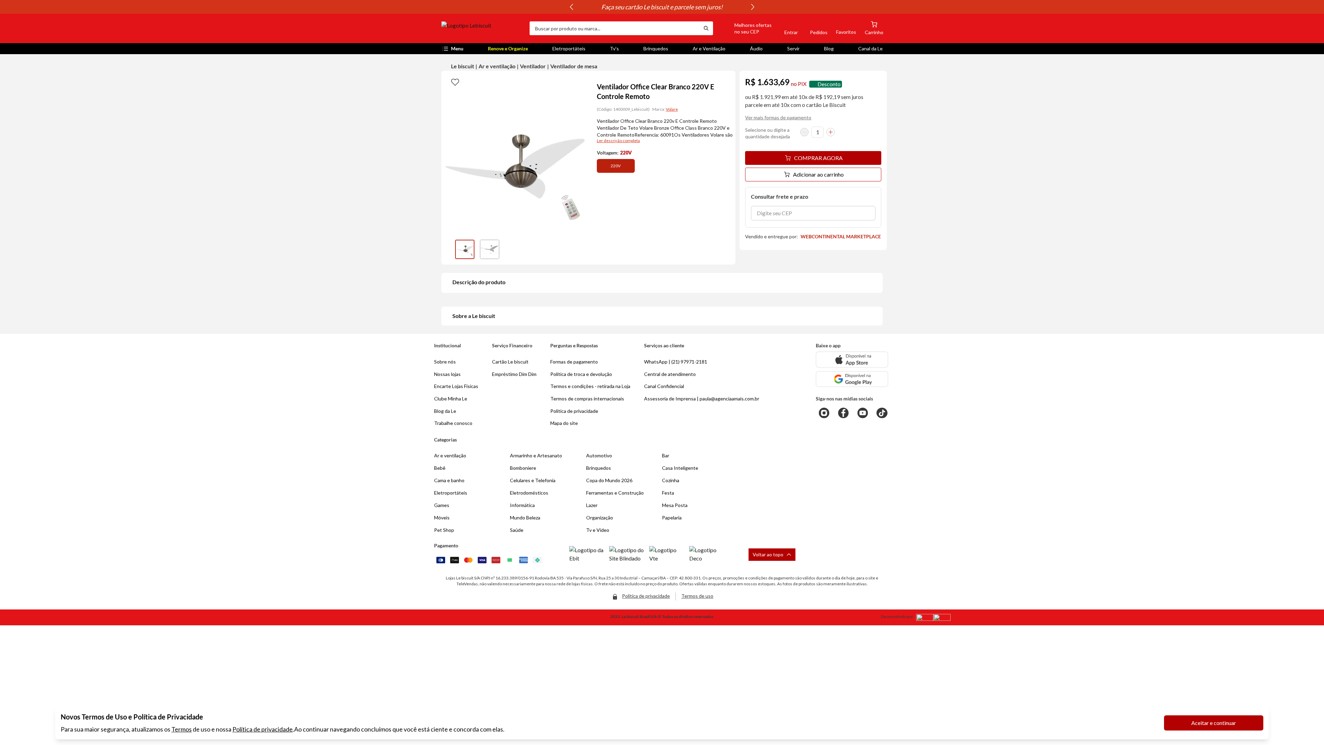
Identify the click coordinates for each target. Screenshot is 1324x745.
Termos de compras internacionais (587, 398)
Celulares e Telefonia (532, 480)
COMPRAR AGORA (818, 158)
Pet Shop (444, 530)
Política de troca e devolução (581, 374)
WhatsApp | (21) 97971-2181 (675, 362)
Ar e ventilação (497, 66)
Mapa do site (564, 423)
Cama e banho (449, 480)
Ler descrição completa (618, 140)
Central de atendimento (670, 374)
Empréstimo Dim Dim (514, 374)
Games (441, 505)
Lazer (592, 505)
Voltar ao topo (768, 554)
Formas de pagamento (574, 362)
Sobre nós (445, 362)
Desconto (829, 84)
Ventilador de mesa (573, 66)
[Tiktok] (882, 413)
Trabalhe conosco (453, 423)
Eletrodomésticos (529, 493)
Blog (829, 48)
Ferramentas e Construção (615, 493)
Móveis (442, 517)
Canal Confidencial (664, 386)
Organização (599, 517)
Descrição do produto (478, 282)
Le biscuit (462, 66)
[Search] (706, 28)
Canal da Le (870, 48)
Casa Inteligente (680, 468)
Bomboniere (523, 468)
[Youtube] (862, 413)
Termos (181, 729)
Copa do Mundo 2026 (609, 480)
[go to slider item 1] (489, 249)
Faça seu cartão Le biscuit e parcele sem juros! (662, 7)
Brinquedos (655, 48)
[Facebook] (843, 413)
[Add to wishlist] (455, 81)
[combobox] (614, 28)
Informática (522, 505)
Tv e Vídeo (597, 530)
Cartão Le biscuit (510, 362)
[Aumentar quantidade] (830, 132)
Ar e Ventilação (709, 48)
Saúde (516, 530)
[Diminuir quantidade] (804, 132)
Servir (793, 48)
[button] (745, 28)
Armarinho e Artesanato (536, 455)
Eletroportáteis (568, 48)
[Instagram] (824, 413)
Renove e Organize (508, 48)
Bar (665, 455)
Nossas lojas (447, 374)
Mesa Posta (675, 505)
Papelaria (672, 517)
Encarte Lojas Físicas (456, 386)
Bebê (439, 468)
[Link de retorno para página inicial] (482, 28)
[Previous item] (571, 7)
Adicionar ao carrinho (818, 174)
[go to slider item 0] (464, 249)
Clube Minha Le (450, 398)
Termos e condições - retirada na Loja (590, 386)
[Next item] (753, 7)
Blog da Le (445, 411)
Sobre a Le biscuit (473, 315)
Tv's (614, 48)
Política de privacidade (262, 729)
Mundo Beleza (525, 517)
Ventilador (533, 66)
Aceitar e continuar (1213, 722)
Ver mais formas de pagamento (778, 117)
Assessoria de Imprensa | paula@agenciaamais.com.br (701, 398)
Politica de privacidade (574, 411)
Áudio (756, 48)
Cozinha (670, 480)
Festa (668, 493)
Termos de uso (697, 596)
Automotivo (599, 455)
